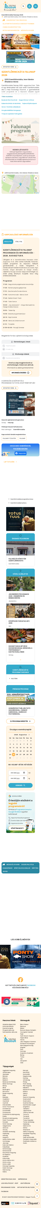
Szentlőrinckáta (13, 17)
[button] (20, 184)
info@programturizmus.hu (25, 159)
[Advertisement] (20, 480)
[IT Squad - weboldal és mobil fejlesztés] (34, 1203)
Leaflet (37, 193)
